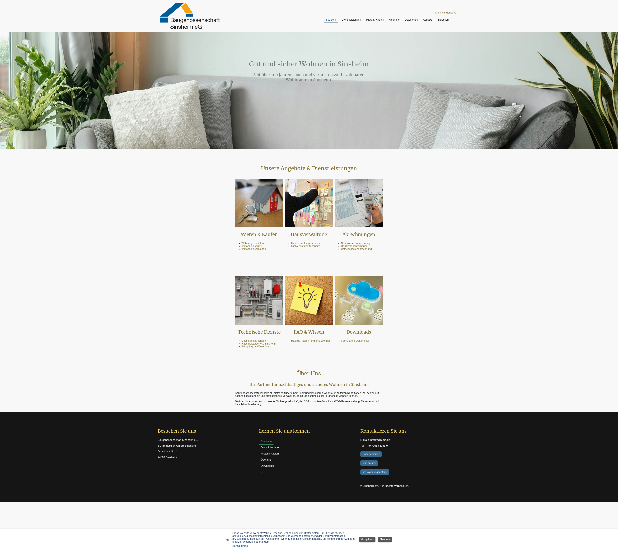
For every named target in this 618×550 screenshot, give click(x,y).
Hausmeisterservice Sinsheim (258, 343)
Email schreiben (371, 454)
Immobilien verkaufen (253, 249)
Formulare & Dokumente (355, 340)
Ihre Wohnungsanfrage (375, 472)
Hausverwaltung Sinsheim (306, 243)
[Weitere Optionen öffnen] (456, 20)
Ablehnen (385, 539)
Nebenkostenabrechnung (355, 243)
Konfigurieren (240, 546)
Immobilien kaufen (251, 246)
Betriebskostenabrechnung (356, 249)
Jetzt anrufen (369, 463)
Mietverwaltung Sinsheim (305, 246)
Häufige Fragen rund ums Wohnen (311, 340)
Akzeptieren (367, 539)
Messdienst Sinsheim (253, 340)
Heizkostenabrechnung (354, 246)
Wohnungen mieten (252, 243)
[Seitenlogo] (189, 15)
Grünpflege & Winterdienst (256, 346)
